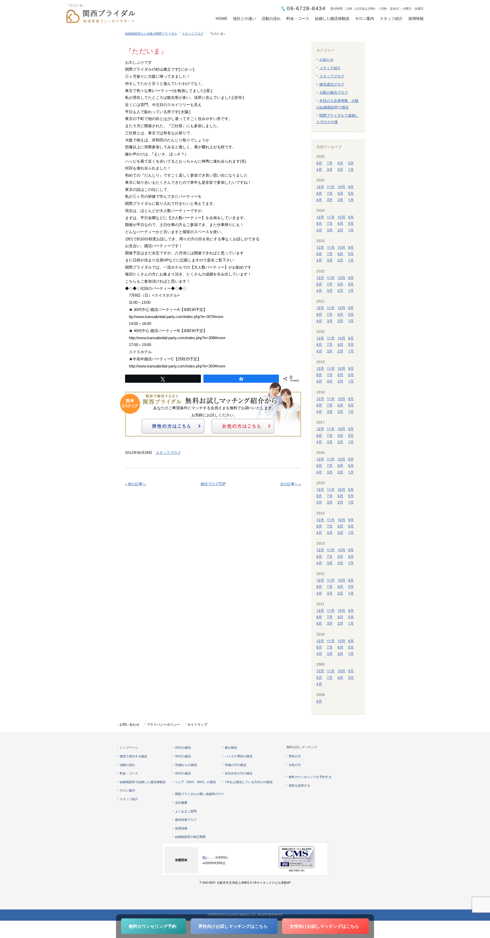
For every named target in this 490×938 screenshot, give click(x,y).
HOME (221, 18)
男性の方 (295, 756)
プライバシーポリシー (163, 724)
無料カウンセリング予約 (152, 926)
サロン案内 (364, 18)
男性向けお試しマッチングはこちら (233, 926)
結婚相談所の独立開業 (190, 836)
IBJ (204, 857)
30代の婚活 (183, 756)
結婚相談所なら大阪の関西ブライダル (151, 33)
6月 (340, 162)
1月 (351, 169)
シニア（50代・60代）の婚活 (195, 782)
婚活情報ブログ (186, 819)
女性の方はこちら (243, 426)
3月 (330, 169)
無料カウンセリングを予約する (310, 776)
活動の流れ (271, 18)
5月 (351, 162)
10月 (341, 186)
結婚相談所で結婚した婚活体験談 (143, 782)
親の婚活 (231, 747)
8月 (319, 162)
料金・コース (297, 18)
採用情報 (416, 18)
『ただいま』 (146, 51)
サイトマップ (197, 724)
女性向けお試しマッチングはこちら (324, 926)
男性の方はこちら (173, 426)
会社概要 (181, 802)
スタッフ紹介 (391, 18)
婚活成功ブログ (331, 84)
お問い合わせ (129, 724)
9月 (351, 186)
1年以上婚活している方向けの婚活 (249, 782)
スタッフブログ (192, 33)
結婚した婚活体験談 (332, 18)
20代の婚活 (183, 747)
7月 (330, 162)
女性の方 (295, 764)
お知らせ (326, 59)
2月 (340, 169)
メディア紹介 (330, 67)
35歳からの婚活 (186, 764)
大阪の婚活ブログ (333, 92)
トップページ (129, 747)
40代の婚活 (183, 773)
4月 (319, 169)
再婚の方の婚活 (235, 764)
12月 (320, 186)
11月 (331, 186)
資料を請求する (299, 785)
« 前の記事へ (135, 483)
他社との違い (244, 18)
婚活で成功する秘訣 (133, 756)
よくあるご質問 (186, 811)
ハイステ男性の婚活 (238, 756)
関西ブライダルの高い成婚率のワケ (199, 793)
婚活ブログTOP (213, 483)
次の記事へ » (290, 483)
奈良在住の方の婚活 (238, 773)
